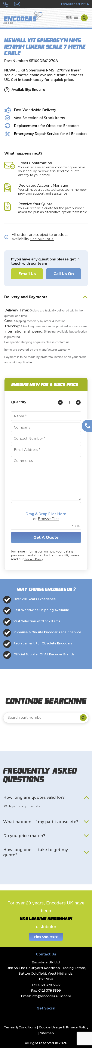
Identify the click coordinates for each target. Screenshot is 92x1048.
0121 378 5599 (49, 990)
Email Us (27, 273)
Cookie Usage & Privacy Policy (63, 1027)
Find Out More (46, 937)
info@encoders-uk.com (51, 996)
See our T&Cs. (42, 239)
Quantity (18, 402)
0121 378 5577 (49, 985)
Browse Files (48, 519)
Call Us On (63, 273)
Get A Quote (46, 537)
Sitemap (47, 1033)
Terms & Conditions (20, 1027)
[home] (23, 18)
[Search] (83, 717)
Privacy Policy (33, 559)
